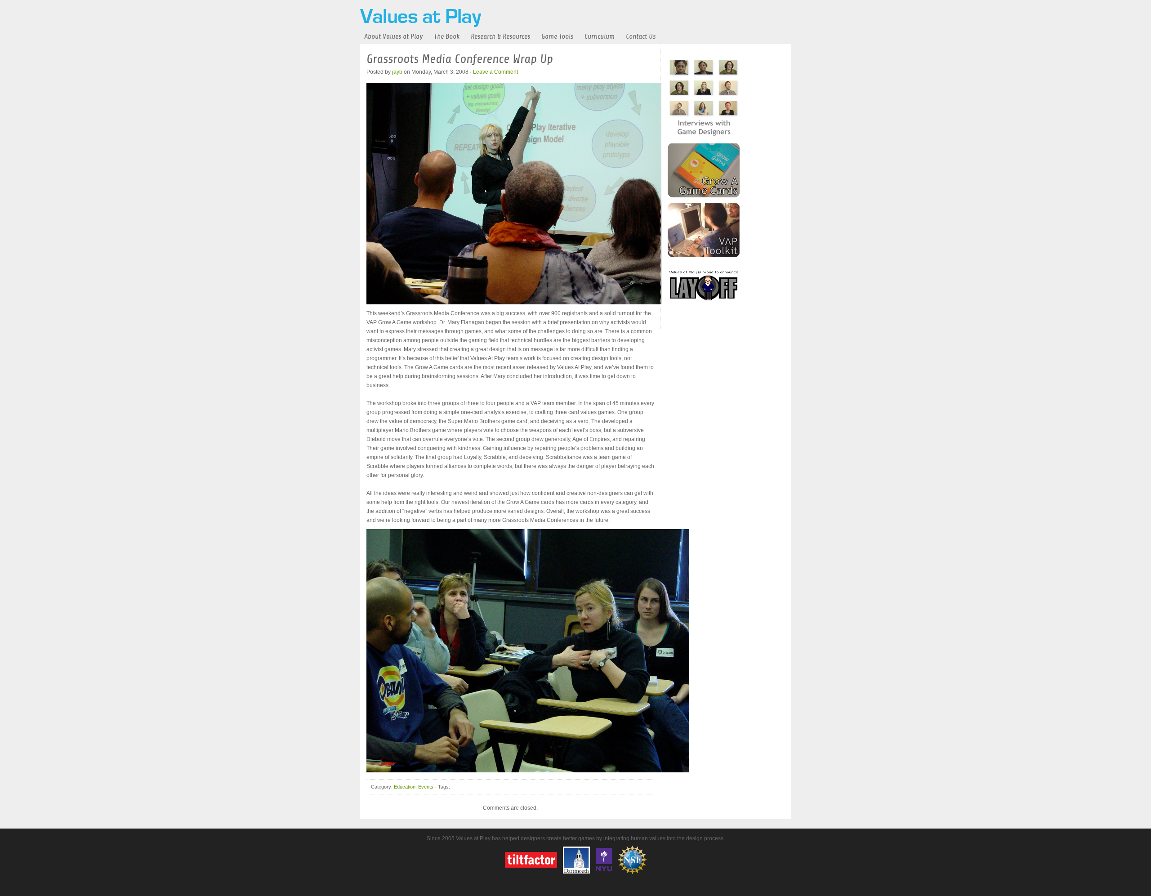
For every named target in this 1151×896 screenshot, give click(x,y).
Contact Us (641, 36)
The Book (447, 36)
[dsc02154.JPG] (527, 770)
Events (425, 786)
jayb (397, 72)
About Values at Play (393, 36)
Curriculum (599, 36)
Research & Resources (500, 36)
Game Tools (557, 36)
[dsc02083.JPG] (513, 302)
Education (404, 786)
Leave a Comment (495, 72)
